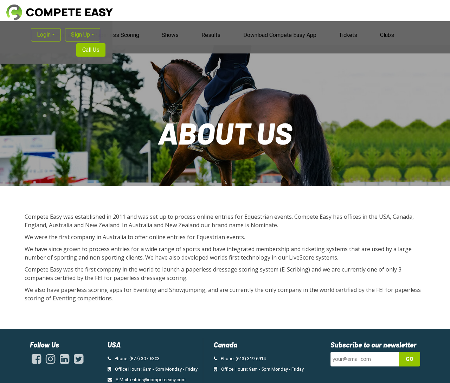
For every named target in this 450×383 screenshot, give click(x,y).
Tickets (348, 35)
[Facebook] (36, 361)
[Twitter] (78, 361)
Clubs (387, 35)
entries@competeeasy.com (158, 379)
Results (210, 35)
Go (409, 359)
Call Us (90, 49)
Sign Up (80, 34)
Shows (170, 35)
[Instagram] (50, 361)
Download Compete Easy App (279, 35)
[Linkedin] (64, 361)
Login (44, 34)
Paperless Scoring (116, 35)
